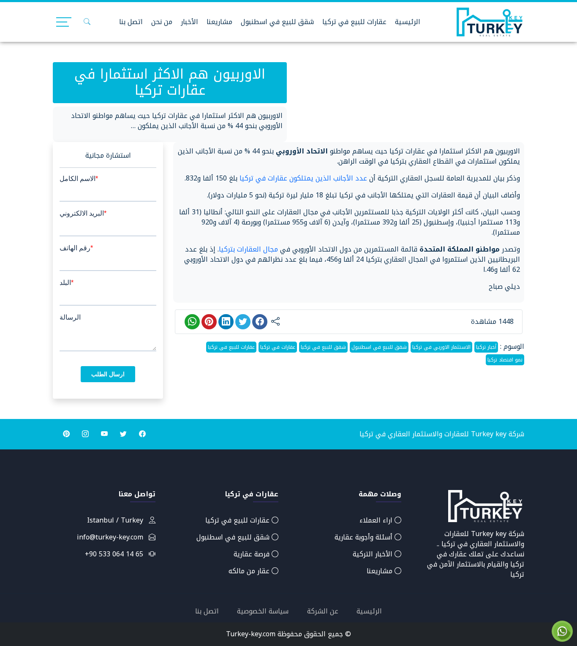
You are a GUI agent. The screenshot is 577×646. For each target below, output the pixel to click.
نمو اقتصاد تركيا (505, 359)
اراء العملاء (377, 520)
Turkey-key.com (250, 634)
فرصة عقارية (253, 554)
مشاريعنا (219, 21)
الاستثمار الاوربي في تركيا (441, 347)
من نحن (161, 21)
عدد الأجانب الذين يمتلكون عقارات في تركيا (303, 178)
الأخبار (189, 21)
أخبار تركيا (486, 347)
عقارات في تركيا (277, 347)
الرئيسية (407, 21)
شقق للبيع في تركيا (323, 347)
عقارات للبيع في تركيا (354, 21)
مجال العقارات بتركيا (248, 249)
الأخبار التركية (374, 554)
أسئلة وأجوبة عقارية (365, 537)
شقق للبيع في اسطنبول (277, 21)
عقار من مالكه (250, 571)
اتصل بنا (131, 21)
